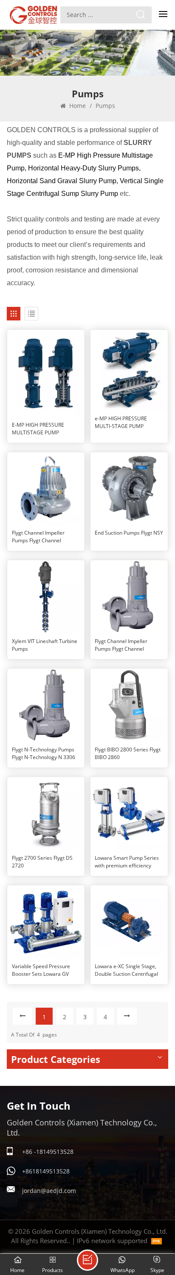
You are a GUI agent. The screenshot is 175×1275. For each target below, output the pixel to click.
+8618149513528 (46, 1171)
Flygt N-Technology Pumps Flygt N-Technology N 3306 (43, 753)
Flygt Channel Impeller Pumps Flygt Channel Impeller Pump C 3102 (38, 536)
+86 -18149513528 (47, 1152)
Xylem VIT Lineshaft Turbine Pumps (44, 645)
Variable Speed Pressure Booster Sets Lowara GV (41, 970)
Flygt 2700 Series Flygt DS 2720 (42, 861)
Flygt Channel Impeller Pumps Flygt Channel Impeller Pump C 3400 (121, 645)
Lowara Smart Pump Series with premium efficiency (127, 861)
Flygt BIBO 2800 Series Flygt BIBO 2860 (128, 753)
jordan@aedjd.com (49, 1191)
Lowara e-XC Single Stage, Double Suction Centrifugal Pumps (126, 970)
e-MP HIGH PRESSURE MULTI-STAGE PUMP (121, 422)
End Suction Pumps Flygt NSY (129, 532)
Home (77, 106)
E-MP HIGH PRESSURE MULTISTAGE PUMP (38, 428)
